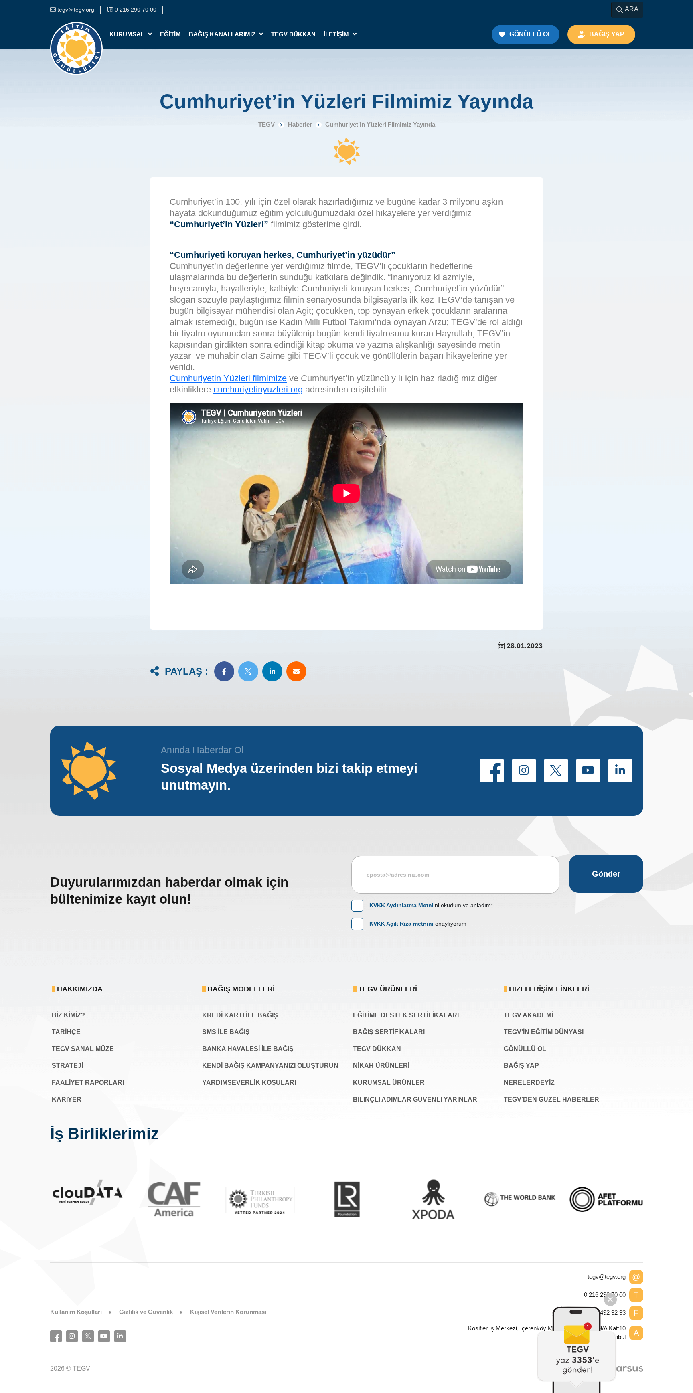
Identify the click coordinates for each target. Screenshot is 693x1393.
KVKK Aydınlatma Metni (401, 905)
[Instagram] (72, 1336)
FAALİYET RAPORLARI (88, 1082)
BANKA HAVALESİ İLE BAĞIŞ (248, 1048)
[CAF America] (144, 1199)
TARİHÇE (66, 1032)
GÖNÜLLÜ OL (525, 1048)
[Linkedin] (120, 1336)
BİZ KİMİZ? (68, 1015)
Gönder (606, 873)
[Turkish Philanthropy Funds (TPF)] (231, 1200)
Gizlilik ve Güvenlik (146, 1311)
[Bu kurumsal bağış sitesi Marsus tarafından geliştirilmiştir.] (625, 1368)
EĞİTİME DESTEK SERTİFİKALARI (406, 1015)
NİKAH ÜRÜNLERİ (381, 1065)
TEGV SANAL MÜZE (83, 1048)
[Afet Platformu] (577, 1199)
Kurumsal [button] (127, 34)
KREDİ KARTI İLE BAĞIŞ (240, 1015)
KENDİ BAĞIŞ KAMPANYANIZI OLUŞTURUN (270, 1065)
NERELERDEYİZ (529, 1082)
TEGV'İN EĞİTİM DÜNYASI (544, 1032)
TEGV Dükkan (293, 34)
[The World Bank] (491, 1199)
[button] (224, 671)
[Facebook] (56, 1336)
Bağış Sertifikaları (389, 1032)
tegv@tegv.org (607, 1276)
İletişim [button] (337, 34)
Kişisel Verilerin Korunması (228, 1311)
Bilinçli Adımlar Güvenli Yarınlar (415, 1099)
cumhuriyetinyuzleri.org (258, 389)
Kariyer (66, 1099)
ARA (631, 9)
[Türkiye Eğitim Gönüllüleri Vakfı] (76, 34)
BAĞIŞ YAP (521, 1065)
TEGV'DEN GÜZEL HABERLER (551, 1099)
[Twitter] (88, 1336)
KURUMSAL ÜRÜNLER (389, 1082)
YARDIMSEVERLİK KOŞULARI (249, 1082)
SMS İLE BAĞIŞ (226, 1032)
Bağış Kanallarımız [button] (223, 34)
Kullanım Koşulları (76, 1311)
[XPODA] (404, 1199)
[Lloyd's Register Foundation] (318, 1199)
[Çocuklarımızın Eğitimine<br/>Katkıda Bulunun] (577, 1349)
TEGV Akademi (528, 1015)
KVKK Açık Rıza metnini (401, 923)
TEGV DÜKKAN (377, 1048)
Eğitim (170, 34)
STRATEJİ (67, 1065)
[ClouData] (58, 1192)
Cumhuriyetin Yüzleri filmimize (228, 378)
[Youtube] (104, 1336)
